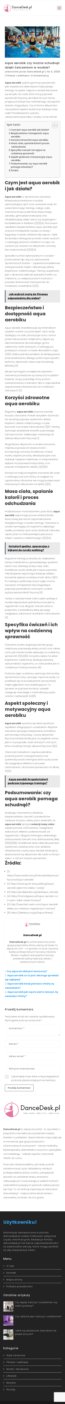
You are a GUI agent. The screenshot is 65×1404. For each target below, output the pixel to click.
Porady (10, 1389)
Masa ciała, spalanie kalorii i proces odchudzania (30, 145)
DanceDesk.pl (36, 71)
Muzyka (11, 1382)
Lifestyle (11, 1375)
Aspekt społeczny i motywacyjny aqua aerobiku (31, 159)
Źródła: (15, 170)
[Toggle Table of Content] (53, 125)
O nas (10, 1266)
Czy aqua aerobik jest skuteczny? (27, 971)
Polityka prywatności (19, 1286)
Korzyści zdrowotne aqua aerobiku (29, 140)
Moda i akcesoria (17, 1369)
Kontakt (11, 1272)
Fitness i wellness (17, 75)
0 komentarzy (40, 75)
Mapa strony (14, 1279)
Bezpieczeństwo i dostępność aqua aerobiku (30, 135)
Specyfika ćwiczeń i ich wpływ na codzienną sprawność (28, 152)
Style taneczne (15, 1355)
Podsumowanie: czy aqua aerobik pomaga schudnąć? (29, 165)
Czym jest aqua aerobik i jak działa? (29, 129)
